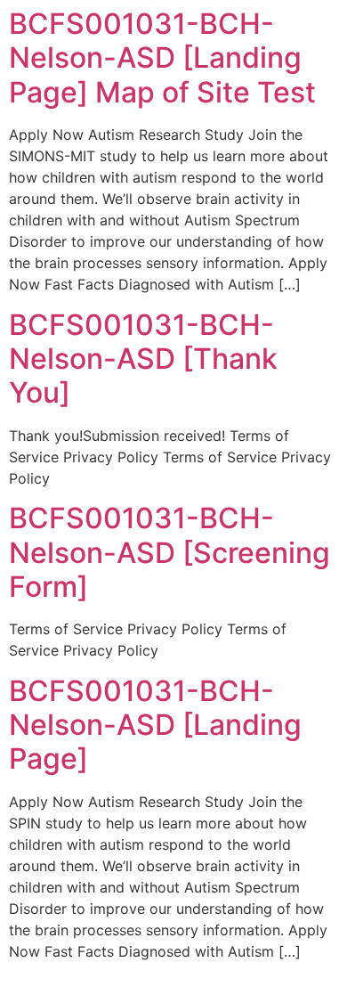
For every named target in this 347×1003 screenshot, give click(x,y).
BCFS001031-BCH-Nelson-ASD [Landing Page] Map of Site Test (162, 58)
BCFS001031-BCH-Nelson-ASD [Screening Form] (169, 552)
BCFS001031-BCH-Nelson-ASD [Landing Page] (155, 725)
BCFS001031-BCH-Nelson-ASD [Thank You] (143, 359)
